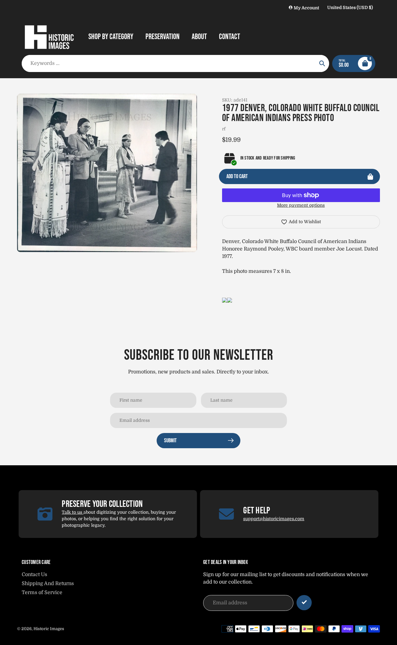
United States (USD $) (350, 7)
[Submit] (304, 602)
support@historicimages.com (273, 518)
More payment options (301, 205)
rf (223, 128)
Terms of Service (42, 592)
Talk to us (72, 512)
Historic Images (48, 628)
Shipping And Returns (48, 583)
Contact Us (34, 574)
